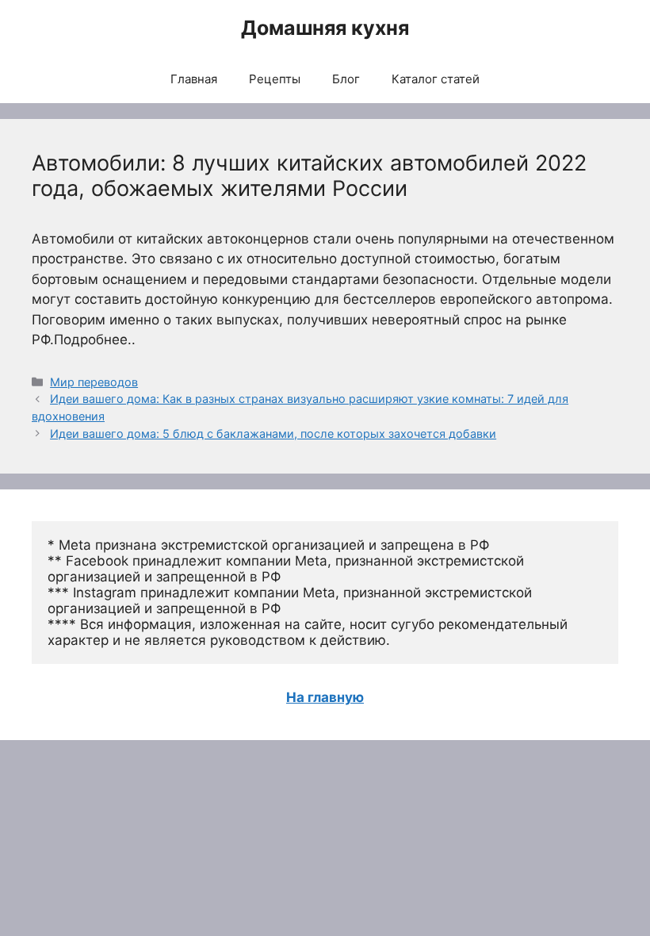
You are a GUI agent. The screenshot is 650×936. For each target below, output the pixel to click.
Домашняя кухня (325, 28)
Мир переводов (94, 382)
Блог (346, 78)
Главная (193, 78)
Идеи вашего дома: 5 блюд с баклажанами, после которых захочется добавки (273, 433)
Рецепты (274, 78)
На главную (325, 697)
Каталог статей (436, 78)
